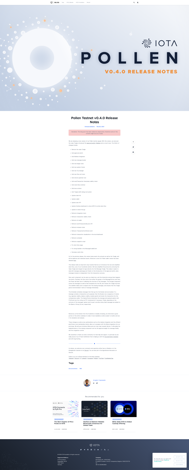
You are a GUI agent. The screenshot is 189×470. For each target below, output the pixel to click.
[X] (133, 147)
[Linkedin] (91, 450)
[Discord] (87, 450)
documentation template (111, 336)
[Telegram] (84, 450)
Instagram (90, 358)
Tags (63, 2)
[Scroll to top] (133, 142)
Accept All (179, 457)
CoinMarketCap (109, 358)
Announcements (90, 126)
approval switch (91, 143)
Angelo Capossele (99, 380)
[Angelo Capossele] (87, 383)
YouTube (101, 358)
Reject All (179, 460)
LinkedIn (84, 358)
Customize (179, 464)
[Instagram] (94, 450)
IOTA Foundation (80, 2)
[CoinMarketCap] (108, 450)
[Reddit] (101, 450)
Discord (86, 350)
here (75, 260)
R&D (81, 368)
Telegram (71, 358)
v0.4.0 (99, 141)
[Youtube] (98, 450)
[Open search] (134, 2)
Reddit (96, 358)
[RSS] (104, 450)
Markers (98, 143)
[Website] (93, 383)
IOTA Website (70, 2)
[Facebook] (133, 152)
